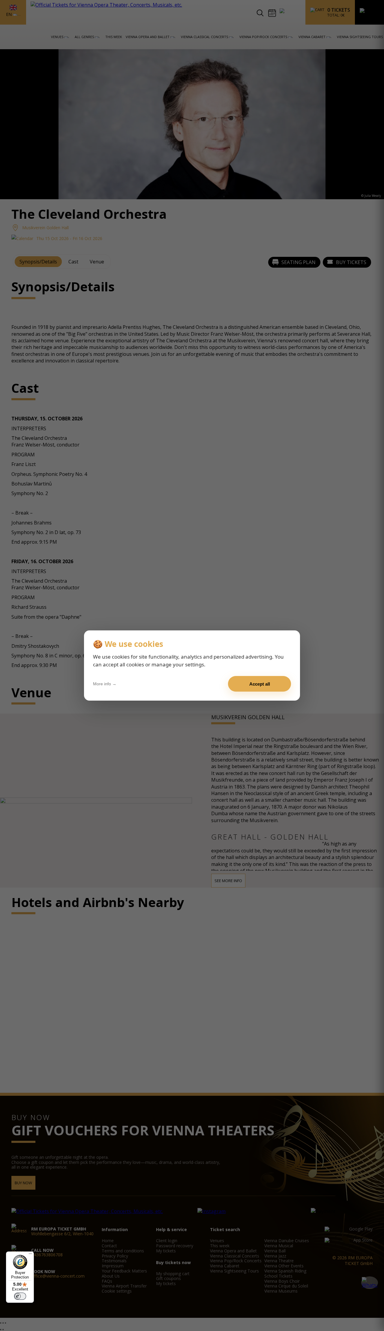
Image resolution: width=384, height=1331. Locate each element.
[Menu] (30, 1255)
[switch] (20, 1296)
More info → (104, 684)
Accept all (259, 684)
